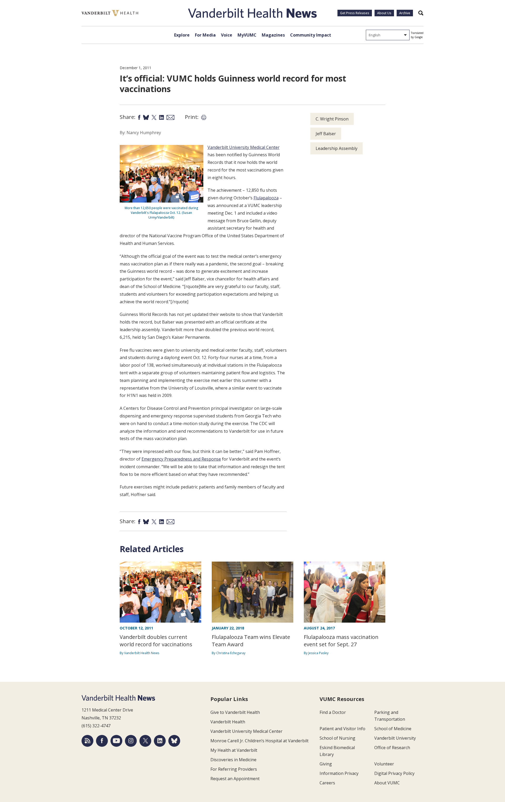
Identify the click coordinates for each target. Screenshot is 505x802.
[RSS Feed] (87, 741)
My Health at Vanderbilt (233, 750)
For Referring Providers (233, 769)
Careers (327, 783)
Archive (404, 13)
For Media (205, 35)
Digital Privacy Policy (394, 773)
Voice (226, 35)
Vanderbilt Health (227, 722)
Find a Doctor (333, 712)
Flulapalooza (266, 198)
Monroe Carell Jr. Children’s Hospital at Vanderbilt (259, 741)
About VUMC (387, 783)
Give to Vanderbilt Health (235, 712)
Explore (182, 35)
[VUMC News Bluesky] (174, 741)
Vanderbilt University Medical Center (244, 147)
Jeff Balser (326, 134)
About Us (384, 13)
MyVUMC (247, 35)
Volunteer (384, 764)
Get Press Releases (354, 13)
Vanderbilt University (395, 738)
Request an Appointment (235, 778)
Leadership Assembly (336, 148)
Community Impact (310, 35)
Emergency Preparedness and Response (181, 459)
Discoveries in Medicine (233, 760)
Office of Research (392, 747)
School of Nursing (337, 738)
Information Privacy (339, 773)
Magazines (273, 35)
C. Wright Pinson (332, 119)
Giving (326, 764)
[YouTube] (116, 741)
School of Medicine (392, 729)
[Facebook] (102, 741)
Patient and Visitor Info (342, 729)
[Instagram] (131, 741)
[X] (145, 741)
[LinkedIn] (160, 741)
